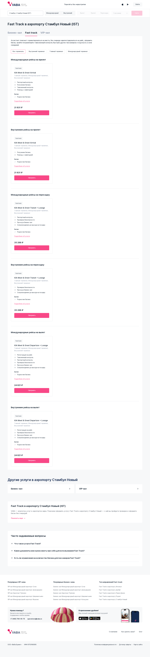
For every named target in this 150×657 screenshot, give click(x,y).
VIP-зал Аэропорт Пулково (17, 593)
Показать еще (17, 518)
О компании (113, 632)
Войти (138, 4)
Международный (52, 13)
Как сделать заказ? (128, 632)
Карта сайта (138, 644)
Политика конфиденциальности (105, 644)
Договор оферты (125, 644)
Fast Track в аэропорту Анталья (110, 586)
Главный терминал (56, 51)
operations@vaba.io (34, 619)
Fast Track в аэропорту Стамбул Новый (113, 599)
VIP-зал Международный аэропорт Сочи (22, 586)
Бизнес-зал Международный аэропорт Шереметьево (72, 596)
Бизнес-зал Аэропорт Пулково (64, 593)
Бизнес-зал (15, 32)
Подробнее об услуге (22, 101)
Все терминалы (18, 51)
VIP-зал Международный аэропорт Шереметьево (25, 596)
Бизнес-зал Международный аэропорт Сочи (69, 586)
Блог (140, 632)
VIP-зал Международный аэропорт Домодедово (25, 590)
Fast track (31, 32)
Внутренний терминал (37, 51)
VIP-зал (45, 32)
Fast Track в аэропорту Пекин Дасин (112, 593)
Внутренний (68, 13)
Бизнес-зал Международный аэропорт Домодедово (72, 590)
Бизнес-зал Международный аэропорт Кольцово (70, 599)
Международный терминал (78, 51)
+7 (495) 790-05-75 (17, 619)
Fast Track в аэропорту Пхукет (110, 596)
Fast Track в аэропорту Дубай (109, 590)
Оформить (32, 113)
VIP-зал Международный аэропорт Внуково (23, 599)
